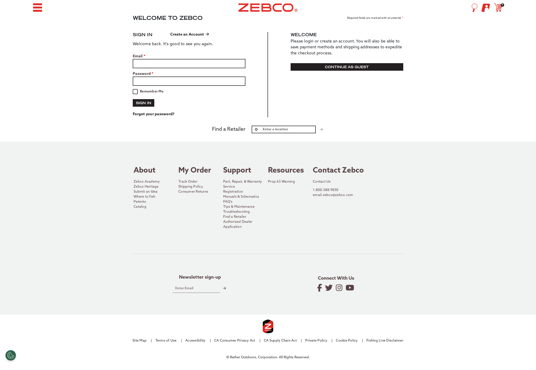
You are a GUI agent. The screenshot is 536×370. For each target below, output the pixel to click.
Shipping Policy (190, 186)
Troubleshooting (236, 212)
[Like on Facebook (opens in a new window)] (320, 288)
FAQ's (227, 202)
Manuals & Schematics (241, 196)
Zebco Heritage (146, 186)
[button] (37, 7)
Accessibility (195, 340)
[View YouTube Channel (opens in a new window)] (350, 288)
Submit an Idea (146, 191)
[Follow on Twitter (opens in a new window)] (329, 288)
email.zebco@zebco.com (346, 195)
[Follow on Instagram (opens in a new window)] (339, 288)
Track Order (187, 181)
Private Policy (316, 340)
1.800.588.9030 (346, 190)
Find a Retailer (234, 217)
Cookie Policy (347, 340)
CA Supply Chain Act (280, 340)
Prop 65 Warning (281, 181)
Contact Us (322, 181)
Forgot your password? (153, 114)
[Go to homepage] (267, 7)
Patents (140, 202)
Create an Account (188, 35)
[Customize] (10, 355)
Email (138, 56)
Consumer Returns (193, 191)
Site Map (140, 340)
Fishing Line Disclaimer (384, 340)
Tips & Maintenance (239, 207)
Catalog (140, 207)
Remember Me (152, 91)
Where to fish (144, 196)
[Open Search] (474, 7)
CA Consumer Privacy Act (234, 340)
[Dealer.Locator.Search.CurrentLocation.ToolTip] (256, 129)
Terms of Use (166, 340)
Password (142, 74)
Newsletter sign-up (200, 277)
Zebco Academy (147, 181)
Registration (233, 191)
